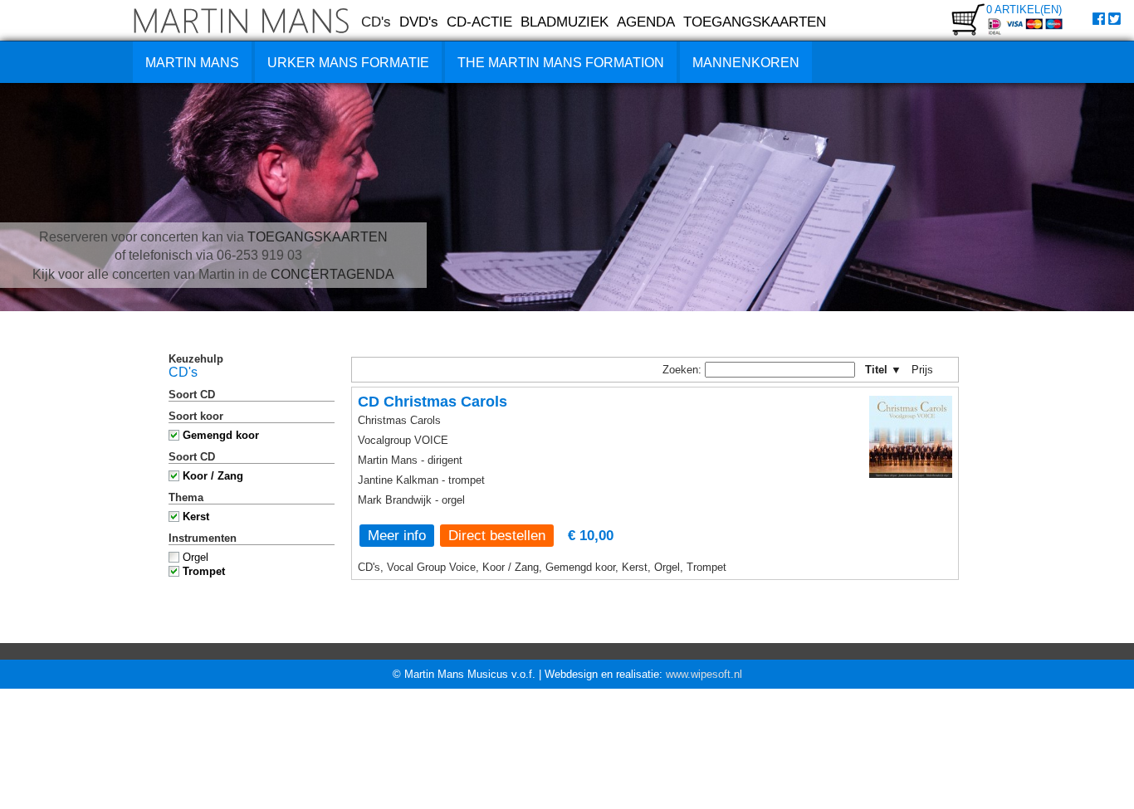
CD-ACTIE (479, 21)
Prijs (927, 369)
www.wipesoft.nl (704, 674)
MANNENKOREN (745, 63)
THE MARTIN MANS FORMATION (560, 63)
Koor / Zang (213, 476)
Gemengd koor (221, 435)
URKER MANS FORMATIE (348, 63)
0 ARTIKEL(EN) (1024, 9)
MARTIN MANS (192, 63)
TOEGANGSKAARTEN (754, 21)
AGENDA (646, 21)
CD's (376, 21)
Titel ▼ (883, 369)
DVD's (418, 21)
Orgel (195, 557)
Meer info (397, 535)
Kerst (196, 516)
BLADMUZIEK (565, 21)
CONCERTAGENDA (332, 274)
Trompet (204, 571)
